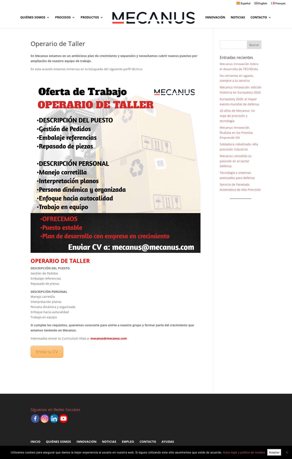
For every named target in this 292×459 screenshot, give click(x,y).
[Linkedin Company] (54, 418)
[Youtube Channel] (63, 418)
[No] (287, 452)
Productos (90, 17)
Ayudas (168, 442)
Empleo (128, 442)
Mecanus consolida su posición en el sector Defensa (236, 161)
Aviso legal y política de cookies (244, 452)
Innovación (215, 17)
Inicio (35, 442)
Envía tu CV (47, 352)
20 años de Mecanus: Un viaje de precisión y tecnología (237, 116)
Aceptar (274, 452)
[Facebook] (35, 418)
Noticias (238, 17)
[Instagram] (44, 418)
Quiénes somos (32, 17)
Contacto (259, 17)
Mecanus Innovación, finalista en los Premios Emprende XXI (236, 132)
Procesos (63, 17)
